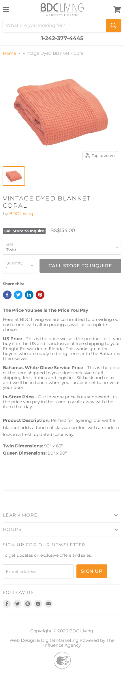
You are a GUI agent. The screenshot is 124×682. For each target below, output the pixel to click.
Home (9, 53)
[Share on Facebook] (7, 295)
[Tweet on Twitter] (18, 295)
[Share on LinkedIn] (29, 295)
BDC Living (21, 213)
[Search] (113, 25)
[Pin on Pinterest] (40, 295)
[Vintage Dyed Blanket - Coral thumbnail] (14, 176)
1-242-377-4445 (62, 38)
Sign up (92, 571)
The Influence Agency (78, 643)
